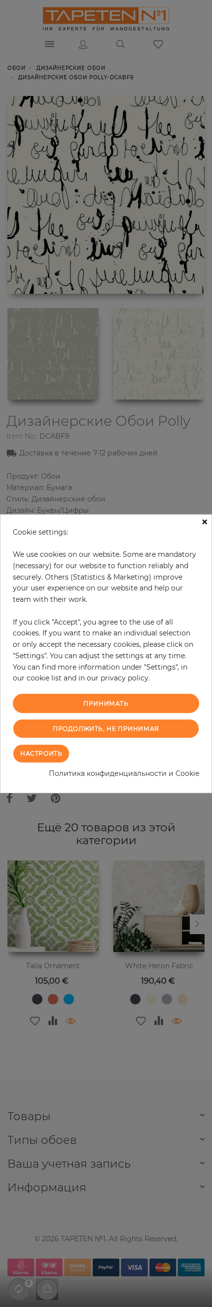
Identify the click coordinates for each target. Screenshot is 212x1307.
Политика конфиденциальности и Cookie (124, 773)
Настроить (41, 753)
